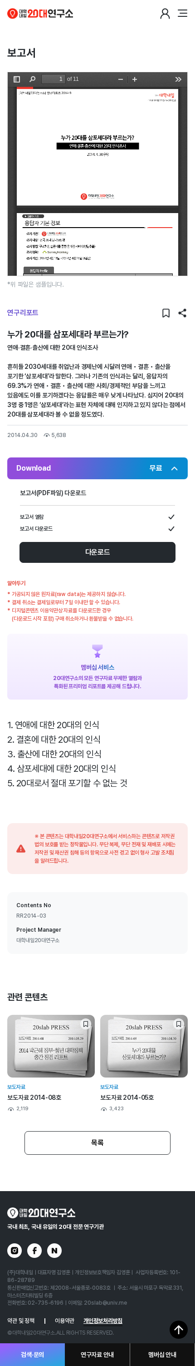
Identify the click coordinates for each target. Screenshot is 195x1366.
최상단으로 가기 (179, 1330)
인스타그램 (14, 1250)
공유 (182, 313)
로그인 (165, 13)
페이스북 (34, 1250)
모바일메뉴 (182, 13)
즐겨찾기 (166, 313)
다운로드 (97, 552)
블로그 (54, 1250)
